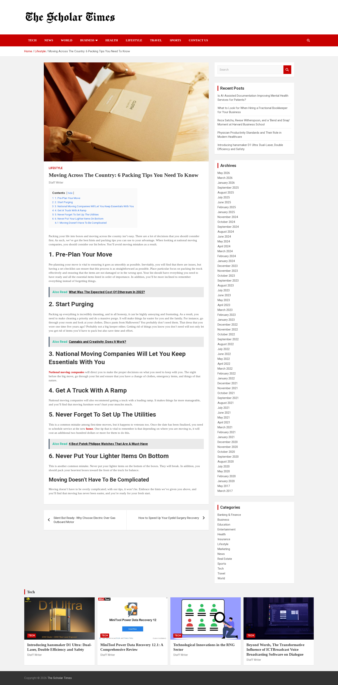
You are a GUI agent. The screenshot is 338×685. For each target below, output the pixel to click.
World (66, 40)
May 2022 (224, 359)
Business (87, 40)
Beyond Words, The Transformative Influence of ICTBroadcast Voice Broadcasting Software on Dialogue (275, 649)
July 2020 (224, 466)
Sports (175, 40)
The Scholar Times (60, 678)
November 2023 (228, 271)
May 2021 (224, 417)
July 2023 (224, 290)
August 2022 (226, 344)
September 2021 (228, 398)
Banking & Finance (229, 515)
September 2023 (228, 280)
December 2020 (228, 442)
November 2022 (228, 329)
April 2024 (224, 246)
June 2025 (224, 202)
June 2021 (224, 412)
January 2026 (226, 183)
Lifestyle (134, 40)
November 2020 (228, 447)
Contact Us (198, 40)
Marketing (224, 549)
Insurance (224, 539)
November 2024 (228, 217)
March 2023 (225, 310)
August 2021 (226, 403)
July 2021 (224, 408)
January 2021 (226, 437)
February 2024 (227, 256)
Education (224, 524)
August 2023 (226, 285)
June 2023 (224, 295)
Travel (156, 40)
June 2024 (224, 236)
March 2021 (225, 427)
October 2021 (226, 393)
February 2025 (227, 207)
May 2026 (224, 173)
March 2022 (225, 368)
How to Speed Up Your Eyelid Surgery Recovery (168, 518)
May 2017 (224, 486)
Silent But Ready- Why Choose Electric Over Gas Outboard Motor (84, 520)
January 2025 (226, 212)
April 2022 (224, 363)
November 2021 (228, 388)
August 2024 (226, 231)
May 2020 (224, 471)
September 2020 (228, 456)
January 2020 (226, 481)
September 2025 (228, 187)
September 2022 (228, 339)
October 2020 (226, 452)
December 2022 (228, 324)
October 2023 (226, 275)
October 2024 (226, 222)
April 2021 (224, 422)
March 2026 (225, 178)
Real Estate (225, 559)
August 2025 (226, 192)
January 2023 (226, 319)
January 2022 (226, 378)
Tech (32, 40)
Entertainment (227, 529)
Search (287, 69)
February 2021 (227, 432)
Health (111, 40)
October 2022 (226, 334)
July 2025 (224, 197)
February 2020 (227, 476)
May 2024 (224, 241)
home (89, 428)
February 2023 (227, 315)
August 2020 (226, 461)
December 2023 (228, 266)
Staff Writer (56, 182)
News (48, 40)
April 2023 (224, 305)
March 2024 (225, 251)
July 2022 (224, 349)
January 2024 (226, 261)
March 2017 (225, 491)
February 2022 (227, 373)
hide (70, 193)
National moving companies (66, 372)
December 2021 (228, 383)
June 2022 (224, 354)
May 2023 (224, 300)
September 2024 (228, 227)
